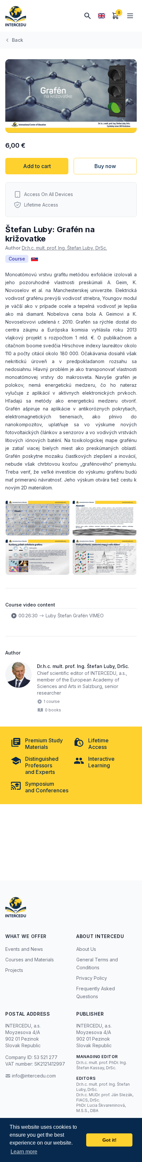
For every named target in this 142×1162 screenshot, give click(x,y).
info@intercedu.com (34, 1075)
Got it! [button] (109, 1140)
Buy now (105, 166)
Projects (14, 970)
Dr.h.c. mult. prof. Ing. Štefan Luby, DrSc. (64, 248)
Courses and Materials (29, 959)
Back (17, 40)
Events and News (24, 949)
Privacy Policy (91, 978)
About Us (86, 949)
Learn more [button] (24, 1151)
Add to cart (37, 166)
